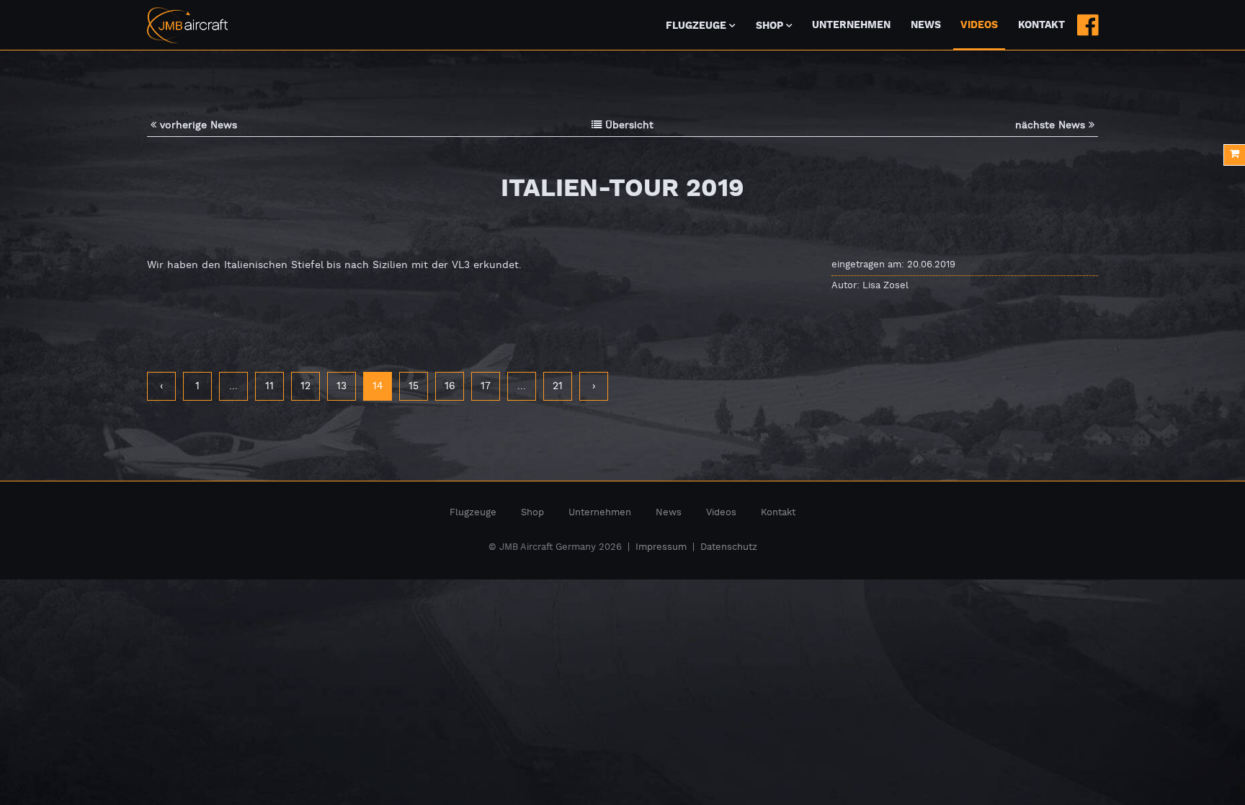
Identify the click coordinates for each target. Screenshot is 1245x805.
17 (486, 386)
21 (558, 386)
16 (450, 386)
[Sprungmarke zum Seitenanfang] (1196, 761)
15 (414, 386)
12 (305, 386)
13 (341, 386)
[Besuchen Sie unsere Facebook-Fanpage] (1087, 25)
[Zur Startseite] (187, 25)
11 (269, 386)
